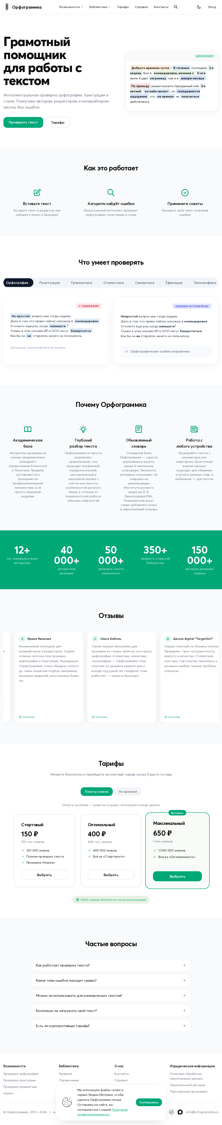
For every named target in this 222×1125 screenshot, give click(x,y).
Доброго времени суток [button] (150, 68)
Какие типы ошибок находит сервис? (66, 980)
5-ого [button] (201, 73)
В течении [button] (181, 68)
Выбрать (44, 874)
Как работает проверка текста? (63, 965)
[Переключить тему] (199, 7)
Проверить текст (23, 122)
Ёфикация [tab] (174, 282)
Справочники (69, 1080)
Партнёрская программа (188, 1091)
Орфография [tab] (17, 282)
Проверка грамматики (20, 1087)
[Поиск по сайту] (176, 7)
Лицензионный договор (187, 1085)
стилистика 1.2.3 (146, 127)
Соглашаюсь (148, 1102)
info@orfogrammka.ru (202, 1112)
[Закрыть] (193, 78)
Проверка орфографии (20, 1074)
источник (21, 717)
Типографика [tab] (205, 282)
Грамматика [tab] (81, 282)
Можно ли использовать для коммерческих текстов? (79, 995)
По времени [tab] (128, 791)
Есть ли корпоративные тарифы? (63, 1025)
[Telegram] (171, 1112)
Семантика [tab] (144, 282)
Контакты (161, 7)
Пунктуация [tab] (49, 282)
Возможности (69, 7)
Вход (212, 7)
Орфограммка (27, 7)
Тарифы (123, 7)
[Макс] (180, 1112)
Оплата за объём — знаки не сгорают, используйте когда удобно (111, 805)
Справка (141, 7)
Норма (8, 1093)
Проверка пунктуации (19, 1080)
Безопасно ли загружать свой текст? (66, 1010)
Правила (65, 1074)
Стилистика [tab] (113, 282)
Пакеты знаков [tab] (96, 791)
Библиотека (98, 7)
